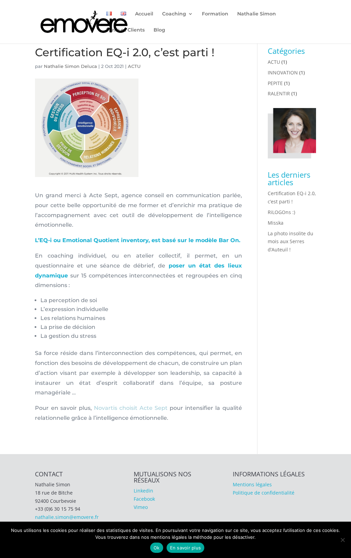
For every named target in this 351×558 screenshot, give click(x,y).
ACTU (134, 66)
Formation (215, 14)
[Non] (342, 539)
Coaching (174, 14)
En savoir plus (185, 547)
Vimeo (141, 507)
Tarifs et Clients (125, 30)
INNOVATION (283, 72)
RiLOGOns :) (281, 212)
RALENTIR (279, 93)
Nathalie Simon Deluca (70, 66)
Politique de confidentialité (263, 492)
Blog (159, 30)
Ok (157, 547)
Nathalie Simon (256, 14)
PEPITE (275, 83)
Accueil (144, 14)
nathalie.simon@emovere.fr (67, 517)
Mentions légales (252, 484)
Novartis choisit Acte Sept (131, 408)
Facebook (144, 499)
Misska (275, 222)
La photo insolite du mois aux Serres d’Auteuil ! (290, 241)
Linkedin (143, 490)
